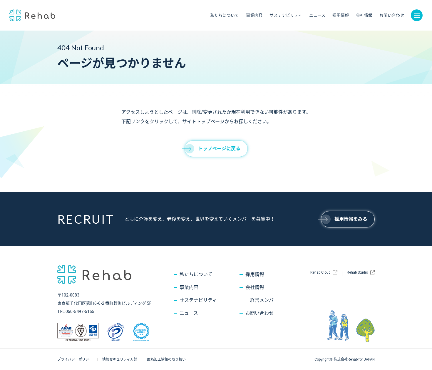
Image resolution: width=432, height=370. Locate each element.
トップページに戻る (219, 148)
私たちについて (224, 15)
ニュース (317, 15)
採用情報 (340, 15)
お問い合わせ (391, 15)
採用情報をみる (350, 219)
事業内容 (254, 15)
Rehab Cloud (320, 272)
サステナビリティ (285, 15)
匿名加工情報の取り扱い (166, 359)
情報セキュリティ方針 (119, 359)
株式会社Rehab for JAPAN (32, 15)
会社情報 (364, 15)
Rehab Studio (357, 272)
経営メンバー (264, 300)
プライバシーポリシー (75, 359)
